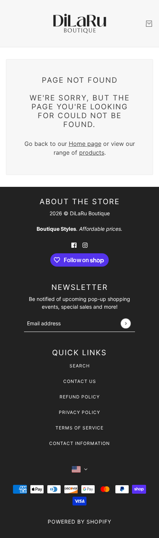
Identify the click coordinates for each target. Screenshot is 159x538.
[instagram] (85, 244)
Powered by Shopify (79, 521)
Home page (85, 143)
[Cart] (149, 24)
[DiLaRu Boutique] (79, 23)
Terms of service (79, 428)
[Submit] (126, 323)
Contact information (79, 443)
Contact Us (79, 381)
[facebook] (74, 244)
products (91, 152)
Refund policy (80, 397)
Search (80, 366)
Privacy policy (79, 412)
